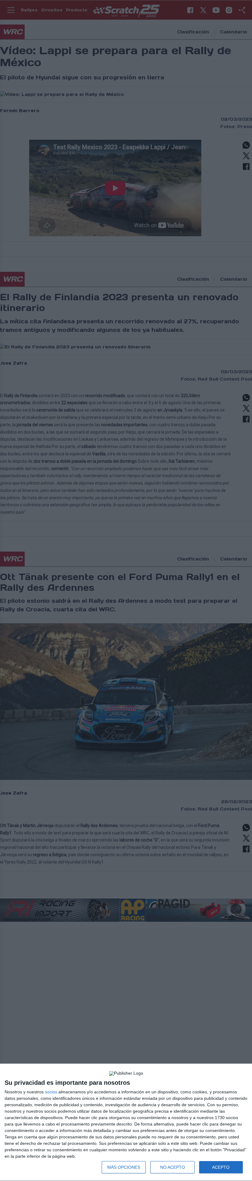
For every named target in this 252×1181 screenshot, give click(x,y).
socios (51, 1092)
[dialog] (126, 1122)
